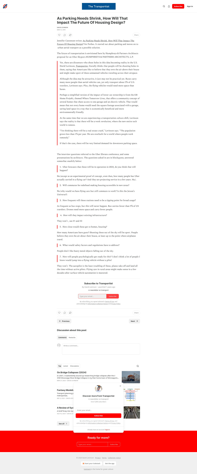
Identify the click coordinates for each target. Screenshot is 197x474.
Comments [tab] (62, 337)
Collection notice (114, 458)
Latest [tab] (65, 366)
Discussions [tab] (74, 366)
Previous (65, 321)
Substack (87, 469)
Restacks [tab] (72, 337)
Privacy (98, 458)
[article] (98, 378)
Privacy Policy (115, 423)
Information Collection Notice (98, 423)
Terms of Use (109, 421)
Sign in (190, 6)
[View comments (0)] (64, 35)
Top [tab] (59, 366)
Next (133, 321)
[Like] (59, 35)
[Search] (164, 6)
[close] (120, 386)
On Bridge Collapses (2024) (71, 372)
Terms (104, 458)
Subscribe (178, 6)
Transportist (82, 66)
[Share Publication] (169, 6)
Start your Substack (92, 463)
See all (61, 423)
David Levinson (62, 27)
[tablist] (67, 337)
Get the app (109, 463)
